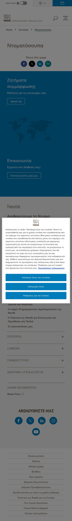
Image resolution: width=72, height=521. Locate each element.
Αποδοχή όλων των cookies (36, 277)
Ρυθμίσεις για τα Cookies (36, 295)
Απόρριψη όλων (36, 286)
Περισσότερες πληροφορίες (51, 268)
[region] (36, 261)
